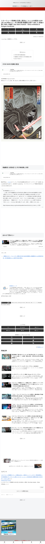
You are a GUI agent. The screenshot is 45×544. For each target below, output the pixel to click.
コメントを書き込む (23, 491)
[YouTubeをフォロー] (33, 340)
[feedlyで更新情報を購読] (11, 343)
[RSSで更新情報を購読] (33, 343)
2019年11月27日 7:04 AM (6, 480)
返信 (42, 487)
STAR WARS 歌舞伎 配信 (20, 54)
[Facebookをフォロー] (33, 337)
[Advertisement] (22, 15)
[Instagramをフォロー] (11, 340)
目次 (21, 52)
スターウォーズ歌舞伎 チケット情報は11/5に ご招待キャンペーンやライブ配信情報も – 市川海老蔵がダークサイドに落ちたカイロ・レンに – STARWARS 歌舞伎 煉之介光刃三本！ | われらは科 (22, 477)
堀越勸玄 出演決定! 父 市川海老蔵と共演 (23, 56)
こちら (9, 182)
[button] (37, 32)
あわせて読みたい (18, 58)
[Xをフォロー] (11, 337)
